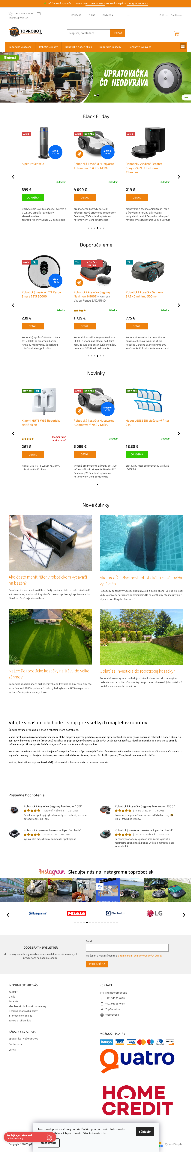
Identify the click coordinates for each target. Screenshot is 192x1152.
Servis (11, 1050)
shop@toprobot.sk (136, 3)
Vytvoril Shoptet (174, 1144)
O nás (91, 15)
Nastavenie (48, 1143)
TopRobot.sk (112, 1009)
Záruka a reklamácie (19, 1020)
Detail (32, 197)
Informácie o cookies (20, 1016)
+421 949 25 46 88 (94, 3)
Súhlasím (145, 1132)
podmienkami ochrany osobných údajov (139, 955)
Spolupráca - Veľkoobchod (23, 1038)
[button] (9, 77)
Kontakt (76, 15)
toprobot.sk (111, 1015)
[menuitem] (19, 47)
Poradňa (107, 15)
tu (103, 1133)
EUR (161, 15)
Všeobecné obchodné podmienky (27, 1006)
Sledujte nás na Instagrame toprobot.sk (110, 871)
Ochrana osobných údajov (22, 1011)
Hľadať (117, 33)
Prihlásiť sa (96, 963)
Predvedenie (15, 1044)
